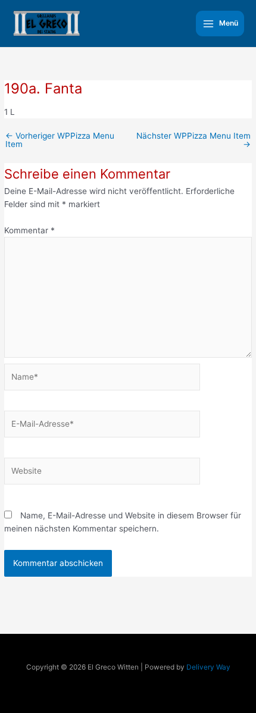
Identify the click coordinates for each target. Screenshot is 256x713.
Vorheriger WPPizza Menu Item (59, 140)
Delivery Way (208, 667)
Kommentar (29, 230)
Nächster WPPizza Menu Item (193, 140)
